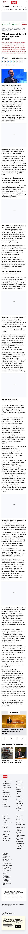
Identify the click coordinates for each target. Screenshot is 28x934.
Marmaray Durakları (20, 845)
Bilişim (2, 9)
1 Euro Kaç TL (5, 836)
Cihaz (7, 9)
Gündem (12, 7)
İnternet (12, 9)
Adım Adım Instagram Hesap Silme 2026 (7, 880)
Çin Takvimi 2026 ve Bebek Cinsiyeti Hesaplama (7, 861)
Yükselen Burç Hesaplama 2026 (7, 868)
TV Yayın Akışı (19, 805)
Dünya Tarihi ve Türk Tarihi (20, 825)
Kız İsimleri (18, 848)
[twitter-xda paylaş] (5, 61)
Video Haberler (19, 815)
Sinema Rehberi (19, 803)
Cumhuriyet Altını (6, 831)
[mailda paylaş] (17, 61)
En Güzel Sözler (19, 841)
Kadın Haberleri (6, 794)
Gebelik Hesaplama (7, 865)
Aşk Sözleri (5, 820)
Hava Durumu (19, 799)
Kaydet (21, 897)
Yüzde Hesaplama (7, 870)
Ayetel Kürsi (5, 816)
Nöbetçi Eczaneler (20, 787)
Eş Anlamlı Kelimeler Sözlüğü (20, 836)
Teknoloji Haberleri (7, 796)
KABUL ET (18, 926)
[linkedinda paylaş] (11, 61)
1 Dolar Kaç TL (6, 834)
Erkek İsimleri (19, 846)
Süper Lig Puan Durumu (6, 841)
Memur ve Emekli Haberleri (6, 798)
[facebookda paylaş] (2, 61)
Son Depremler (19, 798)
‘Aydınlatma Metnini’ (7, 924)
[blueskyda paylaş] (8, 61)
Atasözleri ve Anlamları (5, 854)
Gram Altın (5, 824)
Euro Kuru (5, 804)
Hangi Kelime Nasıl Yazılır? (20, 839)
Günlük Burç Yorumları (19, 795)
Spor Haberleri (6, 789)
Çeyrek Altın (5, 825)
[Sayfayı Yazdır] (20, 61)
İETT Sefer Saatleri (7, 863)
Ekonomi (19, 7)
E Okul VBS (18, 791)
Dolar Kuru (5, 802)
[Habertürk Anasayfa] (14, 2)
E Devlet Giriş (19, 793)
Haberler (3, 28)
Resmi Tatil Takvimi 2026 (7, 884)
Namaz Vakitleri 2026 (19, 782)
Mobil (16, 9)
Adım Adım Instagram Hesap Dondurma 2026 (7, 876)
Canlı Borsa (18, 780)
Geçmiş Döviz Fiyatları (6, 872)
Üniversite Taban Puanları (20, 820)
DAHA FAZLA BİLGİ (8, 926)
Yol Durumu (18, 801)
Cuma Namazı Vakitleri (19, 785)
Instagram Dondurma (18, 807)
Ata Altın (4, 829)
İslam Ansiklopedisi (20, 827)
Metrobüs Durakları (20, 843)
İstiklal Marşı (19, 789)
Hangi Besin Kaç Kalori (19, 833)
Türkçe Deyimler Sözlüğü (6, 857)
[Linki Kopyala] (23, 61)
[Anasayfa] (5, 776)
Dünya (25, 7)
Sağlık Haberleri (6, 792)
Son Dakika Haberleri (7, 780)
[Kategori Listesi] (26, 2)
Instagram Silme (20, 810)
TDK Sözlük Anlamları (18, 817)
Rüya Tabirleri (19, 822)
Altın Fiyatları (5, 801)
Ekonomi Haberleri (7, 783)
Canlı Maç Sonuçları (7, 838)
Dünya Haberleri (6, 790)
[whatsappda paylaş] (14, 61)
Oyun (20, 9)
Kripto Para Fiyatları (7, 806)
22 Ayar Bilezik (6, 833)
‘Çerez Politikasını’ (17, 922)
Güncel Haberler (6, 785)
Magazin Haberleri (7, 787)
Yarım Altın (5, 827)
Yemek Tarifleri (6, 815)
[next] (25, 755)
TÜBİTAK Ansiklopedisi (19, 830)
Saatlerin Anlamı (6, 818)
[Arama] (2, 2)
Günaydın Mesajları (7, 822)
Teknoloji (5, 6)
